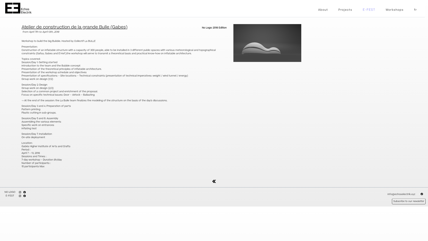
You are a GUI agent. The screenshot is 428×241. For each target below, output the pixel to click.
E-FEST (369, 10)
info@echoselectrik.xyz (401, 194)
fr (415, 10)
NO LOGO (10, 192)
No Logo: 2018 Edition (214, 27)
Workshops (395, 10)
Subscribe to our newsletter (408, 201)
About (323, 10)
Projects (345, 10)
